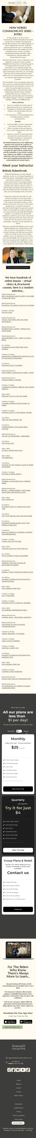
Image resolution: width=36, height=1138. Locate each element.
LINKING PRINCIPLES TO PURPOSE (13, 634)
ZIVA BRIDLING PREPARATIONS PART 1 (14, 610)
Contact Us (18, 909)
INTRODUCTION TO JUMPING (12, 365)
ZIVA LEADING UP (8, 499)
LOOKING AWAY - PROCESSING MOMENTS (16, 617)
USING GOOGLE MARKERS (11, 641)
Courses (18, 1092)
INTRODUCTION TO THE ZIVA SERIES (14, 396)
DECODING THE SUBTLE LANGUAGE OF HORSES (18, 305)
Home (19, 1080)
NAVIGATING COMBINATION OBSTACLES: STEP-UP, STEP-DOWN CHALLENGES (18, 357)
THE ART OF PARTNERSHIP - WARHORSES (16, 436)
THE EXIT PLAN (7, 312)
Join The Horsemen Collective (18, 267)
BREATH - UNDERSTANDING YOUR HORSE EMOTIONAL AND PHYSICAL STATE (16, 491)
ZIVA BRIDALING (7, 458)
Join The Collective (18, 1123)
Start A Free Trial (18, 789)
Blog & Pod (18, 1104)
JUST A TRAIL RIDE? (8, 596)
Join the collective (12, 1027)
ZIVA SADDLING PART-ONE (11, 664)
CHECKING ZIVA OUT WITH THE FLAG (15, 549)
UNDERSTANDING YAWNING (11, 380)
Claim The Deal (18, 850)
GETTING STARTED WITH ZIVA (12, 450)
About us (18, 1084)
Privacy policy (19, 1119)
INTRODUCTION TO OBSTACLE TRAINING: (16, 603)
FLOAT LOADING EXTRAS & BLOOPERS (15, 556)
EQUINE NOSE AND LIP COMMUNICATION (16, 679)
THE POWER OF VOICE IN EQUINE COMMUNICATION (13, 625)
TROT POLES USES (8, 443)
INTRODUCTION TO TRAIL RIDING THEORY (17, 413)
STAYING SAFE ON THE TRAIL (11, 541)
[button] (25, 3)
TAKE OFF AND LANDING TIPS (12, 420)
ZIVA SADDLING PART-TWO (11, 588)
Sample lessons (18, 1108)
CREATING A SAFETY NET (10, 648)
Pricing (19, 1111)
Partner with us (18, 1095)
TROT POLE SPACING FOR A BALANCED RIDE (17, 516)
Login (19, 3)
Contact (18, 1088)
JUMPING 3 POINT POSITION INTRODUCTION (17, 572)
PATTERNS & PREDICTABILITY (12, 474)
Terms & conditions (19, 1115)
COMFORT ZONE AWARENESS (12, 672)
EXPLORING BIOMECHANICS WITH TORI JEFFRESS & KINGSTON (15, 524)
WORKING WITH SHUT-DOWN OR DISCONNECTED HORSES (14, 564)
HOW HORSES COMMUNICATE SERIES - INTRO (18, 373)
